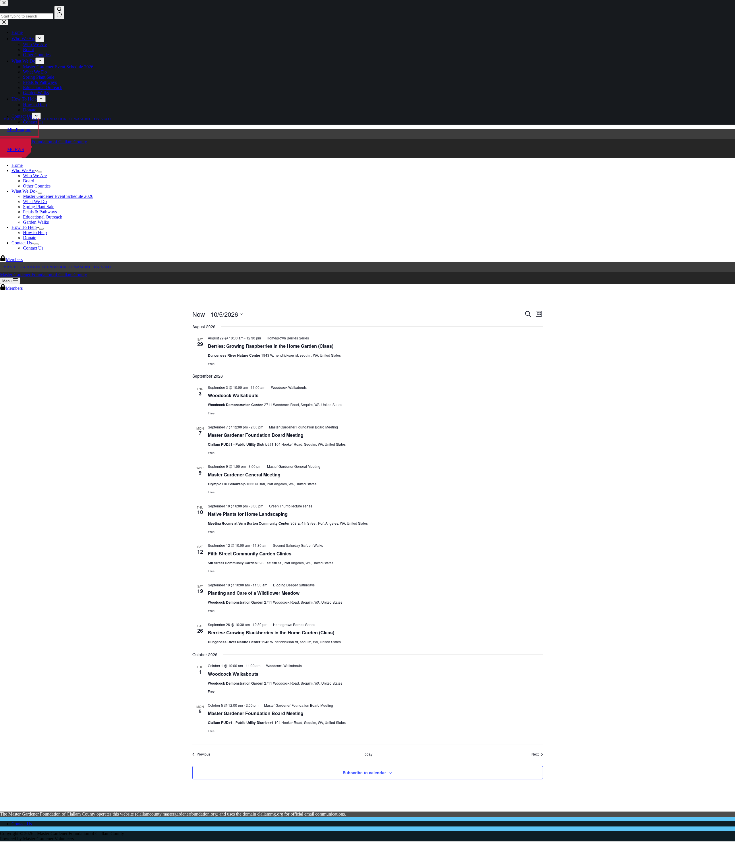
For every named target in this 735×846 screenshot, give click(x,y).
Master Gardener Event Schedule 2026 (58, 196)
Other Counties (37, 186)
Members (14, 259)
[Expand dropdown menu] (40, 172)
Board (28, 180)
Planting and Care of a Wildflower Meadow (253, 593)
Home (17, 165)
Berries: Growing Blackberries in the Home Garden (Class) (271, 632)
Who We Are (23, 170)
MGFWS (15, 149)
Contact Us (21, 242)
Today (367, 754)
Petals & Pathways (40, 211)
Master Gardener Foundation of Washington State (57, 119)
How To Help (24, 227)
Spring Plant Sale (38, 206)
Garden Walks (36, 222)
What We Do (23, 191)
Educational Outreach (42, 217)
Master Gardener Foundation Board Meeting (255, 435)
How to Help (35, 232)
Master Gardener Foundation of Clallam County (43, 141)
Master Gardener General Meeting (244, 474)
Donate (29, 237)
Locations (16, 139)
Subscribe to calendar (364, 772)
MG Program (19, 129)
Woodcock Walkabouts (233, 395)
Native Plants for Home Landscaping (248, 514)
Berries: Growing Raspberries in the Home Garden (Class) (270, 346)
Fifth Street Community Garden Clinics (249, 553)
